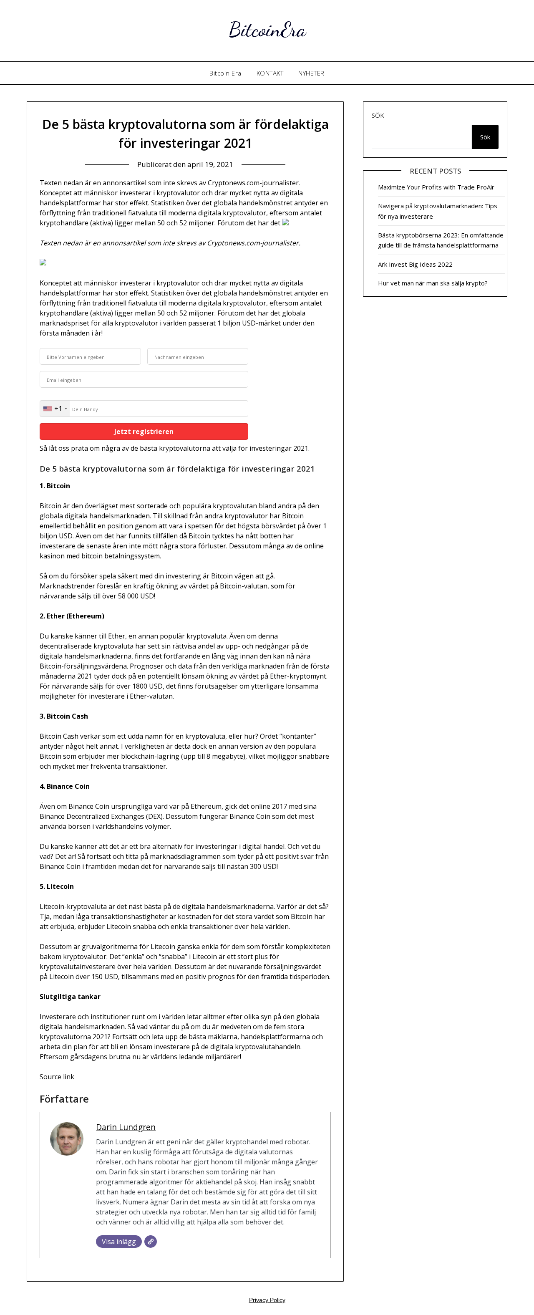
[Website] (150, 1241)
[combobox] (55, 408)
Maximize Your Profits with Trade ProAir (436, 187)
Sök (378, 115)
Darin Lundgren (126, 1127)
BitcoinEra (267, 29)
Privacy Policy (267, 1300)
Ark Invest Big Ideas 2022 (415, 264)
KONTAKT (270, 73)
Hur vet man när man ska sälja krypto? (433, 283)
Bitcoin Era (225, 73)
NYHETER (311, 73)
